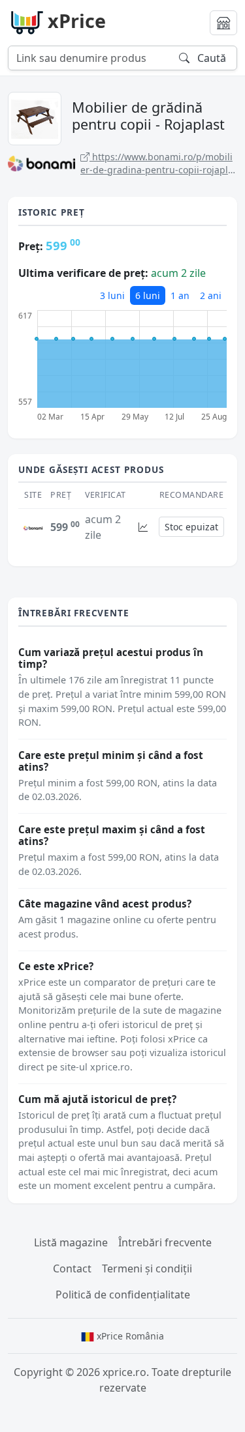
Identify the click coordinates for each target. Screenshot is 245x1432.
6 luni (147, 295)
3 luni (112, 295)
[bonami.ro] (33, 527)
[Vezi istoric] (143, 527)
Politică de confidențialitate (123, 1294)
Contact (72, 1268)
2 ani (210, 295)
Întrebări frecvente (165, 1242)
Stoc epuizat (191, 527)
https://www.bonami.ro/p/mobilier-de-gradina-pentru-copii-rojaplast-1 (156, 163)
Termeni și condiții (147, 1268)
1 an (180, 295)
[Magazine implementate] (223, 22)
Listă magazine (71, 1242)
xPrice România (129, 1336)
